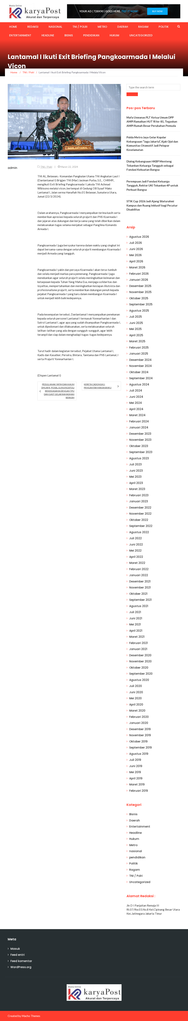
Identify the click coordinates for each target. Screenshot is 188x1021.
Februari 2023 (139, 495)
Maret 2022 (137, 563)
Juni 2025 (136, 323)
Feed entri (17, 955)
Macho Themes (31, 1016)
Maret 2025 (137, 341)
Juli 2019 (135, 760)
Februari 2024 (139, 421)
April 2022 (136, 557)
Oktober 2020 (138, 668)
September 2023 (140, 452)
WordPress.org (20, 967)
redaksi (32, 27)
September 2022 (140, 526)
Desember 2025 (140, 286)
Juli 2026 (135, 243)
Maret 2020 (137, 711)
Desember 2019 (140, 729)
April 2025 (136, 335)
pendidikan (91, 35)
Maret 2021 (136, 637)
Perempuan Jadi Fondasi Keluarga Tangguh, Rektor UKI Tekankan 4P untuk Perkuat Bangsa (152, 185)
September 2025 (141, 304)
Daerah (122, 27)
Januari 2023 (138, 501)
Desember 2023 (140, 434)
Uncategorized (141, 35)
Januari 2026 (138, 280)
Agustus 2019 (138, 754)
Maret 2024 (137, 415)
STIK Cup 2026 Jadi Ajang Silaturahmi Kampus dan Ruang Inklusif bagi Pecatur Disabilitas (152, 205)
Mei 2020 (135, 698)
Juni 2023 (136, 471)
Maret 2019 (137, 784)
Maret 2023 (137, 489)
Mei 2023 (135, 477)
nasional (55, 27)
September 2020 (141, 674)
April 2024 (136, 409)
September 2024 (141, 378)
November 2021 (140, 587)
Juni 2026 (136, 249)
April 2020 (136, 704)
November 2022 (140, 514)
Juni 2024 (136, 397)
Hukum (114, 35)
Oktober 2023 (138, 446)
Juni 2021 (135, 618)
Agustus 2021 (138, 606)
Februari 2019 (138, 791)
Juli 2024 (135, 390)
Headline (47, 35)
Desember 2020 (140, 655)
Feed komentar (21, 961)
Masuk (15, 949)
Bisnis (68, 35)
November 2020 (140, 661)
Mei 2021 (135, 624)
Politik (164, 27)
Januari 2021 (138, 649)
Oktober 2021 (138, 594)
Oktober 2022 (138, 520)
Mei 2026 (135, 255)
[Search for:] (153, 87)
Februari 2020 (139, 717)
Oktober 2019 (138, 741)
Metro (102, 27)
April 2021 (135, 631)
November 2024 (140, 366)
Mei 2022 (135, 550)
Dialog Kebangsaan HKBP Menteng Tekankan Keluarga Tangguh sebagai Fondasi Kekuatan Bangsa (149, 165)
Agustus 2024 (139, 384)
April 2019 (135, 778)
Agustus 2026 (139, 237)
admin (12, 168)
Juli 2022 (135, 538)
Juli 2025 (135, 317)
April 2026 (136, 261)
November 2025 (140, 292)
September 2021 (140, 600)
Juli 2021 (135, 612)
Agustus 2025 (139, 311)
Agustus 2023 (139, 458)
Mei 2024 (135, 403)
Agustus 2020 (139, 680)
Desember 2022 (140, 507)
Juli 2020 (135, 686)
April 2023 (136, 483)
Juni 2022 (136, 544)
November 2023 (140, 440)
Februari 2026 (139, 274)
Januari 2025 (138, 354)
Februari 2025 (139, 347)
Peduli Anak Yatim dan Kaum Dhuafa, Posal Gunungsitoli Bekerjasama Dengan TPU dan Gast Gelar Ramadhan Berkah (57, 391)
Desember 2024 (140, 360)
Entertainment (20, 35)
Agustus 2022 (139, 532)
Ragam (143, 27)
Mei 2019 (135, 772)
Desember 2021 (140, 581)
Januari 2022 (138, 575)
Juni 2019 (135, 766)
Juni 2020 (136, 692)
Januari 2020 (138, 723)
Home (13, 27)
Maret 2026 (137, 267)
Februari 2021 (138, 643)
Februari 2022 (139, 569)
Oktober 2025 (138, 298)
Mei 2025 (135, 329)
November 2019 (140, 735)
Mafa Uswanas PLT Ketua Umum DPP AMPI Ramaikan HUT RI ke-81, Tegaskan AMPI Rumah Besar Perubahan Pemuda (151, 121)
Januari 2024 (138, 427)
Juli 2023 (135, 464)
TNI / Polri (80, 27)
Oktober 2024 (139, 372)
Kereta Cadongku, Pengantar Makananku (97, 386)
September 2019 (140, 747)
